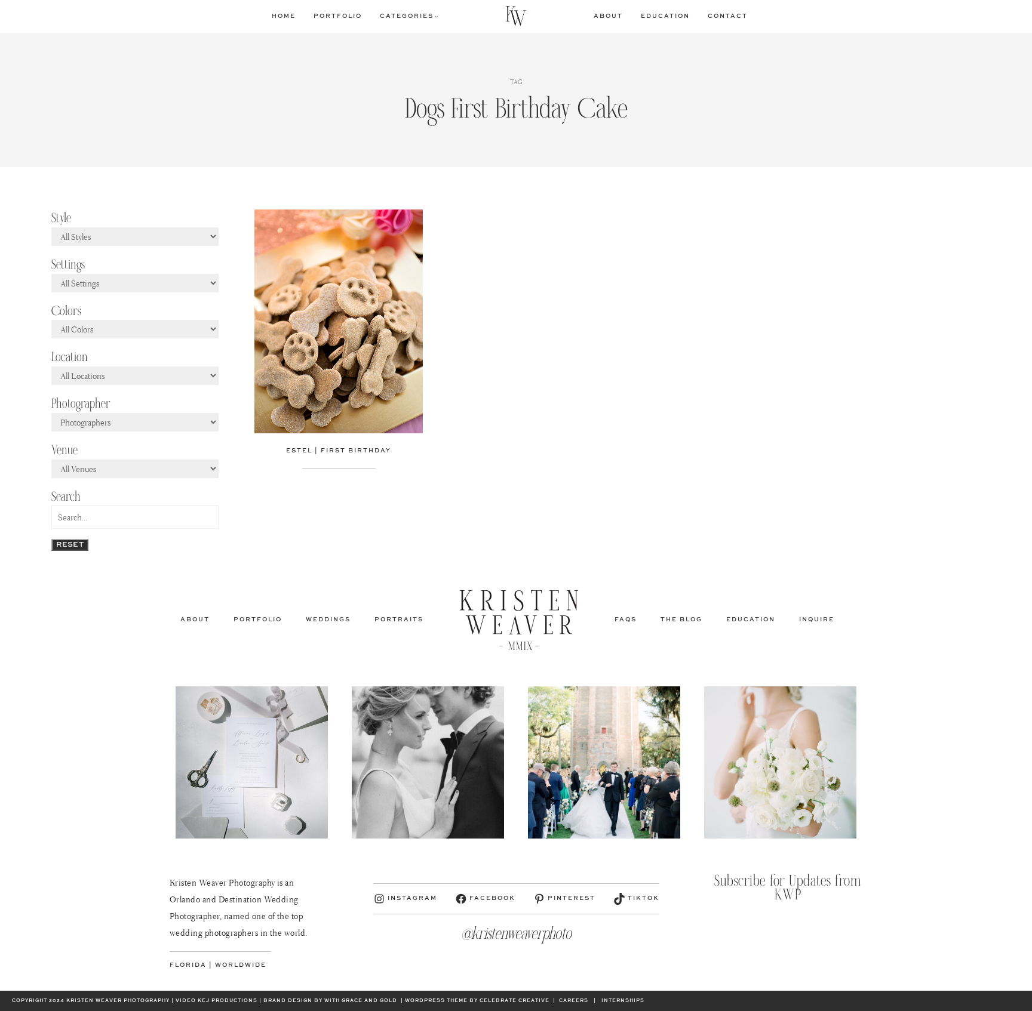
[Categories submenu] (436, 16)
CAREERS (573, 1000)
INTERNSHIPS (622, 1000)
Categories (407, 16)
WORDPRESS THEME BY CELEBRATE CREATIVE (477, 1000)
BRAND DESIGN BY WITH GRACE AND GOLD (330, 1000)
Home (284, 16)
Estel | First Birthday (338, 451)
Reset (70, 544)
